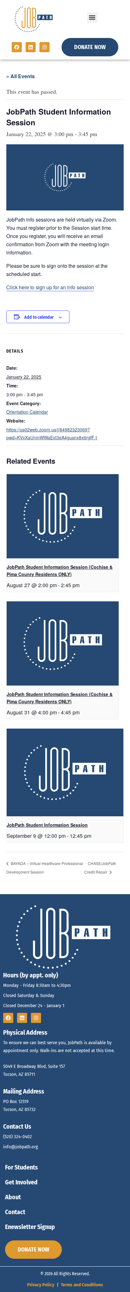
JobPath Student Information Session (47, 825)
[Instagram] (44, 47)
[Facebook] (17, 47)
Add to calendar (39, 317)
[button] (92, 17)
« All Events (20, 76)
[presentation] (63, 516)
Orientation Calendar (27, 412)
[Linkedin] (31, 47)
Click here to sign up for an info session (50, 287)
